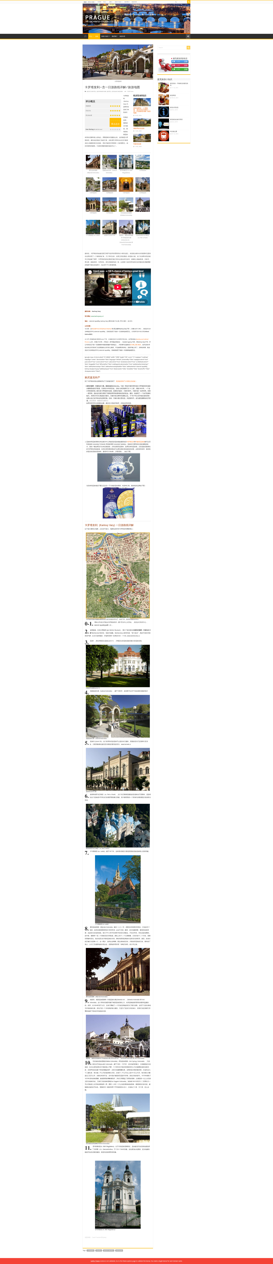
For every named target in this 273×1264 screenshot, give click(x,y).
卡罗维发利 (91, 1250)
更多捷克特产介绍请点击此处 (126, 381)
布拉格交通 (173, 131)
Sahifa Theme (95, 1261)
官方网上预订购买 (135, 345)
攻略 (110, 2)
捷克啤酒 (173, 95)
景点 (104, 2)
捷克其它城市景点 (91, 91)
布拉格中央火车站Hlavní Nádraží (102, 329)
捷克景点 (109, 91)
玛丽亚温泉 (137, 144)
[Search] (188, 2)
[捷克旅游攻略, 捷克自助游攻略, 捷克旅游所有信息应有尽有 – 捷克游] (136, 19)
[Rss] (176, 2)
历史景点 (99, 1250)
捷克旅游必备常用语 (176, 119)
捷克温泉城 (119, 1250)
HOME (99, 2)
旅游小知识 (118, 2)
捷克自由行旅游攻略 (117, 91)
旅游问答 (134, 2)
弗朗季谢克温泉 (138, 128)
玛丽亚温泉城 (140, 442)
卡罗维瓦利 (130, 442)
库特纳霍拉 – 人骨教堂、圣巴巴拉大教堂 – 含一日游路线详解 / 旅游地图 (142, 110)
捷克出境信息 (174, 107)
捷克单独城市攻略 (101, 91)
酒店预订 (127, 2)
